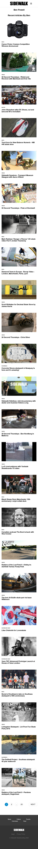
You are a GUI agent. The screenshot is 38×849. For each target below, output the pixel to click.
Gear (24, 821)
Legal (13, 834)
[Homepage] (19, 829)
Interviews (15, 821)
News (9, 819)
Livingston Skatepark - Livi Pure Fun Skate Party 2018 (19, 717)
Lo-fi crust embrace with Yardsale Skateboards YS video (19, 457)
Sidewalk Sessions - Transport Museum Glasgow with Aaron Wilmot (19, 166)
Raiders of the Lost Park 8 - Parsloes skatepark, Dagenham (19, 783)
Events (28, 819)
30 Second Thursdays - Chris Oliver (19, 327)
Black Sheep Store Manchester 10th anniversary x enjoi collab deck (19, 489)
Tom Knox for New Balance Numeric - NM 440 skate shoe (19, 133)
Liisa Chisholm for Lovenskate (19, 620)
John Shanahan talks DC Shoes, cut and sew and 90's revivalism (19, 100)
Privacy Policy (21, 834)
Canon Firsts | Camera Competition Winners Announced (19, 34)
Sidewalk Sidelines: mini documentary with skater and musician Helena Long (19, 391)
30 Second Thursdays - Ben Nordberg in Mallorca (19, 424)
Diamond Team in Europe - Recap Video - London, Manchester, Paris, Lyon (19, 262)
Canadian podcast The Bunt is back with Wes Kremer (19, 522)
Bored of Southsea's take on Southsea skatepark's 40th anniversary (19, 684)
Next (33, 804)
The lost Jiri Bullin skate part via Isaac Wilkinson (19, 588)
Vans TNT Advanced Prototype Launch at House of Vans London (19, 651)
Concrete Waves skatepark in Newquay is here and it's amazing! (19, 358)
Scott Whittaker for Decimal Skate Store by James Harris (19, 295)
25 (22, 804)
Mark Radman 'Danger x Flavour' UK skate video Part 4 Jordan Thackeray (19, 229)
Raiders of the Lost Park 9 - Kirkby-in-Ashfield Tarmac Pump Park (19, 555)
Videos (19, 819)
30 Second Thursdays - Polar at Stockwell (19, 197)
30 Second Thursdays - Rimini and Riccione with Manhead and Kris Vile (19, 67)
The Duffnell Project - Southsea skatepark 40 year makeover (19, 750)
